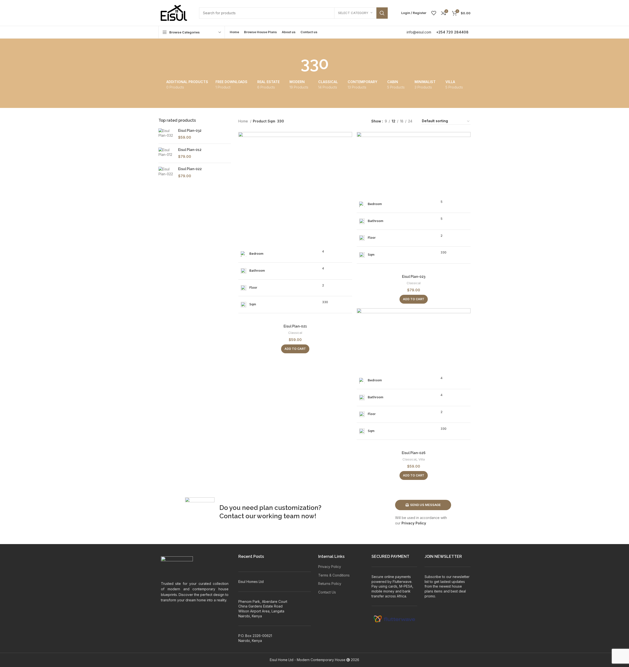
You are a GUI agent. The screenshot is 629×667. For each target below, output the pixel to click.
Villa (421, 459)
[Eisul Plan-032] (166, 134)
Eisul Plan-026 (414, 453)
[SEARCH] (382, 13)
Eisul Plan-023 (413, 277)
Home (243, 121)
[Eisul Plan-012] (166, 153)
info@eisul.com (419, 32)
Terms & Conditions (334, 575)
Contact (231, 516)
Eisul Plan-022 (190, 169)
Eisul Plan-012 (189, 150)
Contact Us (327, 592)
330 (325, 302)
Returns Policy (329, 583)
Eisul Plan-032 (189, 131)
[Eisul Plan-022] (166, 172)
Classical (295, 333)
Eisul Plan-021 (295, 326)
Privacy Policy (413, 523)
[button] (295, 348)
